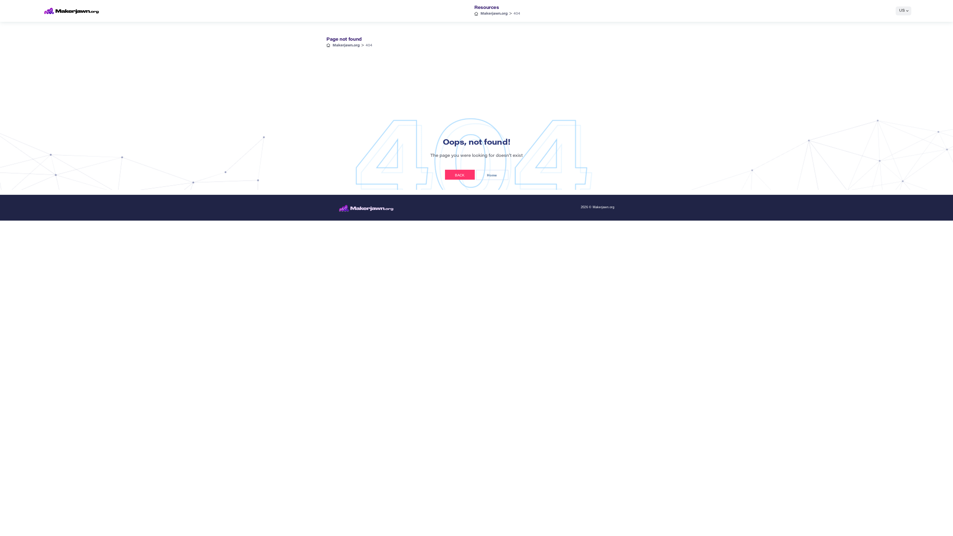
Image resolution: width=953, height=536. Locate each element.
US (902, 11)
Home (492, 175)
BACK (459, 175)
